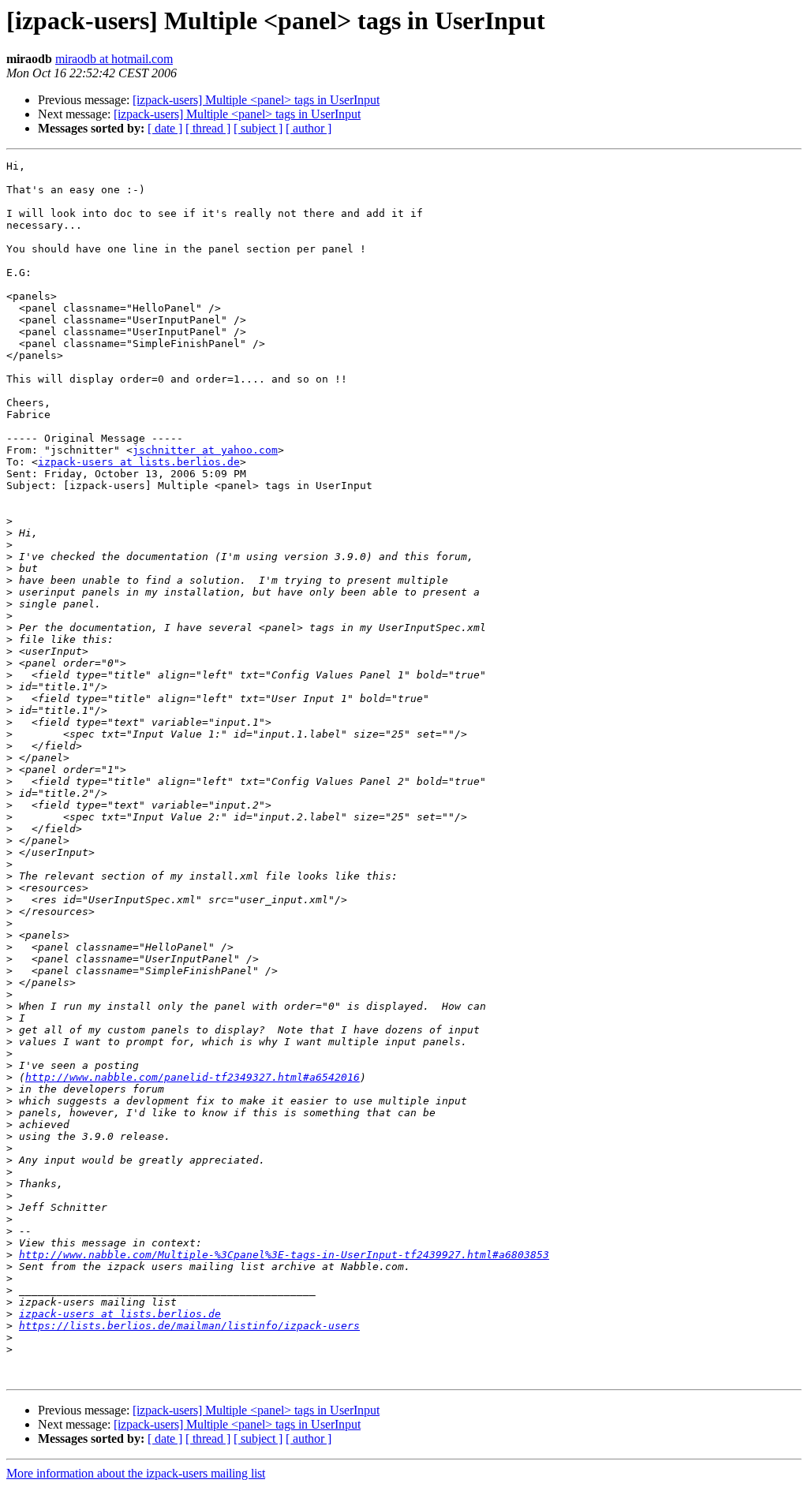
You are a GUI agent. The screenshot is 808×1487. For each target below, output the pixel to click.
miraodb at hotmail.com (114, 58)
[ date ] (165, 128)
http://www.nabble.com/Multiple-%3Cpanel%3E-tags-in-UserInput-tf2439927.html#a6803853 (284, 1255)
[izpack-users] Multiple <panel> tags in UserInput (256, 99)
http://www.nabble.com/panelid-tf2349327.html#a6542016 (192, 1077)
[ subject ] (258, 128)
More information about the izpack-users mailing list (135, 1473)
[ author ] (308, 128)
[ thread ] (207, 128)
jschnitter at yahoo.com (205, 450)
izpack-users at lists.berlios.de (139, 462)
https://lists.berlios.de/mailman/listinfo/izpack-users (189, 1326)
